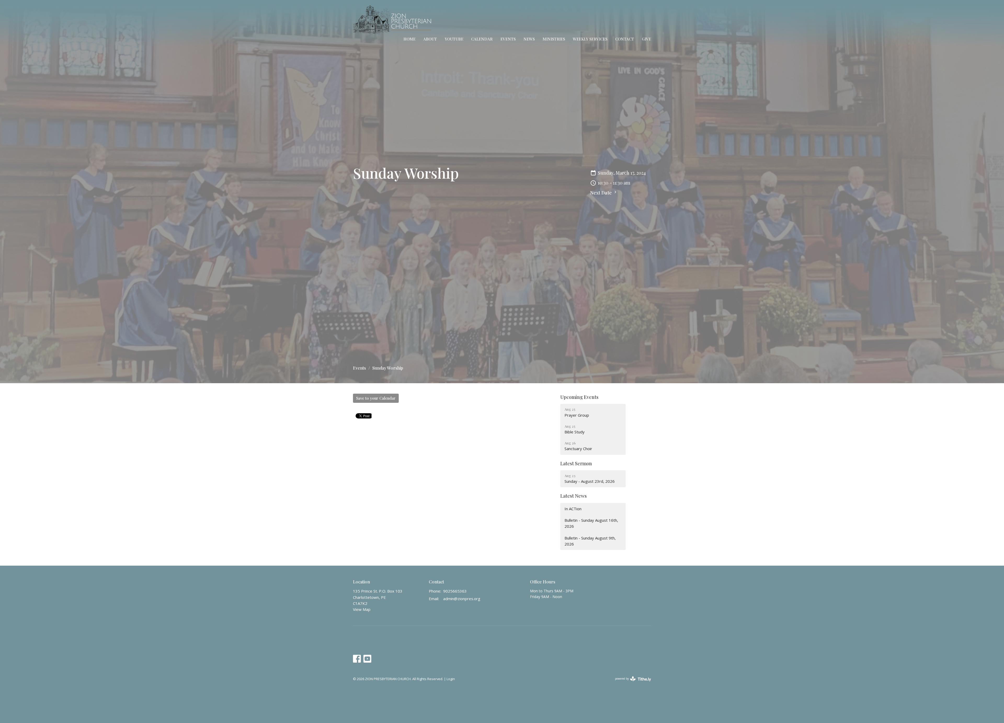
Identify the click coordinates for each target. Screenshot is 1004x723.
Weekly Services (590, 39)
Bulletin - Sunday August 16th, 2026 (591, 523)
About (430, 39)
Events (508, 39)
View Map (361, 609)
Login (451, 678)
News (529, 39)
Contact (624, 39)
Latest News (573, 496)
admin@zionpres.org (461, 598)
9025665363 (455, 591)
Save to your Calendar (376, 398)
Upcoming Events (579, 397)
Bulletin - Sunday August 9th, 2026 (590, 541)
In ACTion (572, 508)
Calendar (482, 39)
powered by (630, 683)
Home (409, 39)
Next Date (601, 193)
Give (646, 39)
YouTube (454, 39)
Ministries (554, 39)
